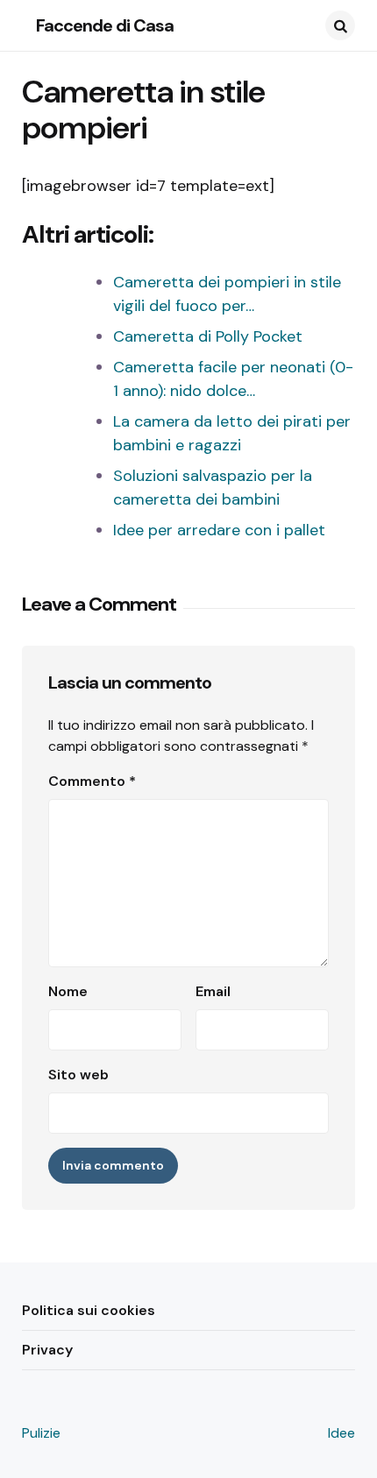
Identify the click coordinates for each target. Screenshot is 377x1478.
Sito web (78, 1074)
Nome (68, 991)
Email (213, 991)
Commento (92, 781)
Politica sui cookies (88, 1310)
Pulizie (41, 1433)
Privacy (47, 1349)
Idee (341, 1433)
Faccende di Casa (105, 25)
